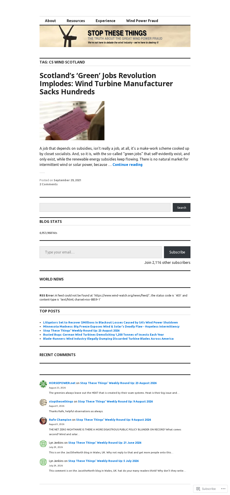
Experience (105, 21)
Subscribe (177, 252)
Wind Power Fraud (142, 21)
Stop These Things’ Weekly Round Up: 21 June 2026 (104, 442)
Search (181, 207)
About (50, 21)
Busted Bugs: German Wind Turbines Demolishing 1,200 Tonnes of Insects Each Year (103, 334)
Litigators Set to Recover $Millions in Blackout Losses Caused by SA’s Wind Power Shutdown (110, 322)
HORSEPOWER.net (62, 382)
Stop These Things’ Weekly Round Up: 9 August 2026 (115, 401)
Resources (76, 21)
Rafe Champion (60, 419)
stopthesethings (61, 401)
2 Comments (49, 184)
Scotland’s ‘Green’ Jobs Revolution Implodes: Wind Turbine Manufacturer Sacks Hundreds (106, 83)
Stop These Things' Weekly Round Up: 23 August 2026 (81, 330)
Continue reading (128, 165)
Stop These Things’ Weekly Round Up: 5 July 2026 (103, 460)
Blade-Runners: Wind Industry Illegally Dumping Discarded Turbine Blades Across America (108, 338)
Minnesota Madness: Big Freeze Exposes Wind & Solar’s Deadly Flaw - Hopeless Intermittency (111, 326)
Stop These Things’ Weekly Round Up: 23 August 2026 (118, 382)
